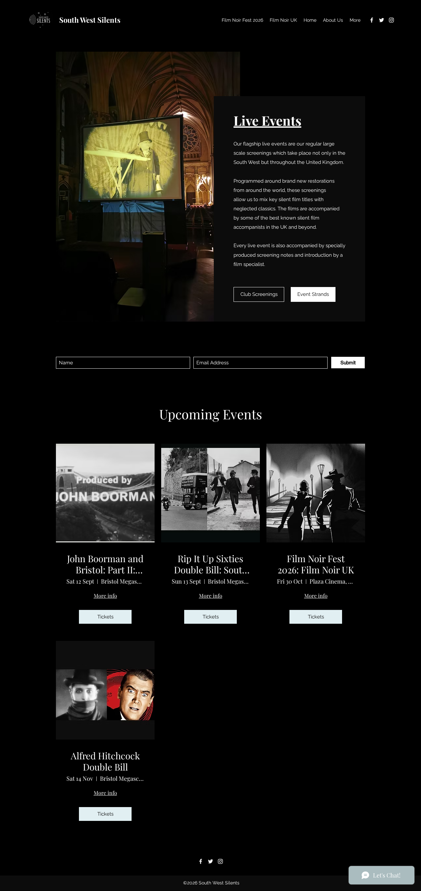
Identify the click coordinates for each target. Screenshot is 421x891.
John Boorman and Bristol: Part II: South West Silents (105, 564)
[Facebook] (371, 20)
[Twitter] (381, 20)
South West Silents (89, 20)
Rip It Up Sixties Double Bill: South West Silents (210, 564)
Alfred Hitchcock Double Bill (105, 761)
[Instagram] (391, 20)
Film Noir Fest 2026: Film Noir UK (316, 564)
